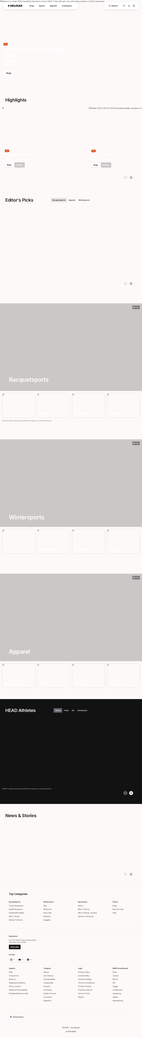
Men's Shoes (14, 916)
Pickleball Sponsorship (18, 993)
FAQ (10, 972)
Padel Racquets (15, 909)
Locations (47, 997)
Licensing (47, 990)
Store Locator (15, 986)
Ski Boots (47, 909)
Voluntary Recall (85, 990)
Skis (45, 906)
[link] (124, 5)
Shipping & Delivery (17, 983)
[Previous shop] (125, 178)
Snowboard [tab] (82, 710)
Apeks (115, 997)
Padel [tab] (66, 710)
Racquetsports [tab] (59, 200)
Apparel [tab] (72, 200)
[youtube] (21, 959)
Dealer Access (49, 993)
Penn (115, 972)
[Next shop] (131, 178)
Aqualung (117, 993)
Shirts (80, 906)
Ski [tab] (73, 710)
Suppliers (47, 1000)
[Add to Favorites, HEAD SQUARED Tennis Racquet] (41, 216)
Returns (12, 979)
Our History (48, 976)
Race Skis (47, 913)
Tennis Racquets (16, 906)
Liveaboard (117, 990)
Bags (115, 906)
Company (47, 968)
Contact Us (14, 976)
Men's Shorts (84, 909)
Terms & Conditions (86, 983)
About (46, 972)
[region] (18, 405)
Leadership (48, 983)
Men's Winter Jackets (87, 913)
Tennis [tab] (58, 710)
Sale (114, 913)
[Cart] (134, 5)
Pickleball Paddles (16, 913)
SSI (114, 983)
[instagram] (12, 959)
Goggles (47, 920)
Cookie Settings (85, 979)
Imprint (81, 997)
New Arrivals (118, 909)
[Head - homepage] (15, 6)
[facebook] (29, 959)
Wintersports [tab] (84, 200)
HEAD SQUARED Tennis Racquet (16, 273)
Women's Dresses (86, 916)
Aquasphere (118, 1000)
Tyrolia (115, 976)
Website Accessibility (18, 990)
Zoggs (115, 986)
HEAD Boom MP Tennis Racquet (60, 273)
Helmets (47, 916)
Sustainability (49, 979)
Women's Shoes (16, 920)
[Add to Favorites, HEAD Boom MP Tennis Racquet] (85, 216)
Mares (115, 979)
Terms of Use (84, 993)
